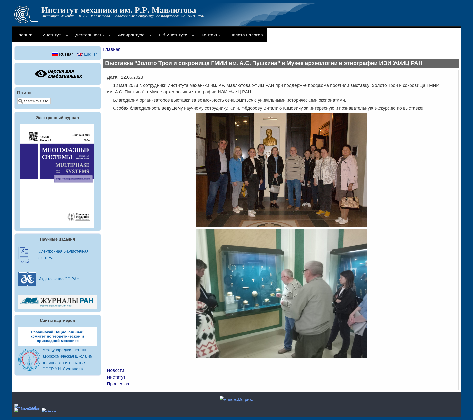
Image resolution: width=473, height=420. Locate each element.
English (90, 54)
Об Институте (171, 37)
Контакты (211, 35)
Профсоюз (118, 383)
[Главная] (26, 21)
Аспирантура (129, 37)
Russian (66, 54)
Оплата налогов (246, 35)
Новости (115, 370)
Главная (25, 35)
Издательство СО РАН (59, 279)
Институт (49, 37)
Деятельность (87, 37)
